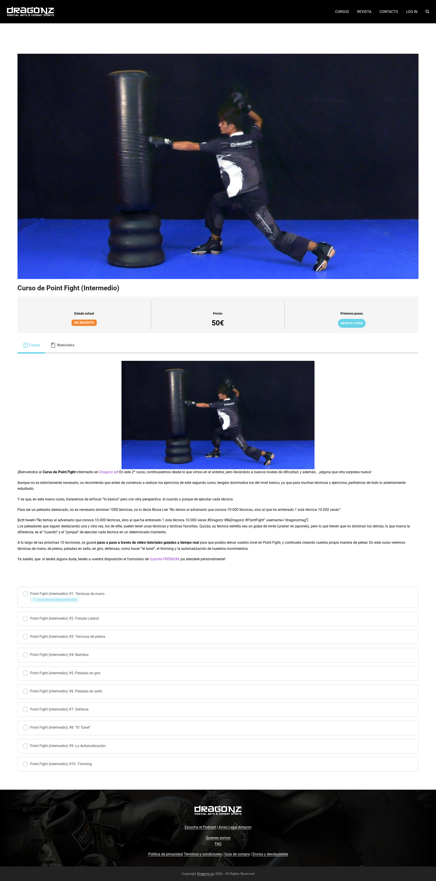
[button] (427, 11)
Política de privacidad (165, 854)
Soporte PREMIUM (164, 559)
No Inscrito (84, 322)
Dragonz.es (108, 472)
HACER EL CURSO (352, 323)
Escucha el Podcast (200, 827)
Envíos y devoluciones (270, 854)
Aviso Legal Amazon (235, 827)
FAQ (218, 844)
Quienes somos (218, 838)
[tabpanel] (218, 464)
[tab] (31, 345)
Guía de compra (237, 854)
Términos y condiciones (203, 854)
